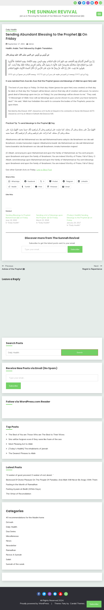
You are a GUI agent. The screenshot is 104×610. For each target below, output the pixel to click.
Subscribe (75, 249)
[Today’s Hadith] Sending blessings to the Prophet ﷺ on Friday (79, 217)
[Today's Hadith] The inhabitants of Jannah (28, 448)
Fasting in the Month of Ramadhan (22, 484)
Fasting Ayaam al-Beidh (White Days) (23, 489)
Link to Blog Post (44, 169)
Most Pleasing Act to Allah (20, 444)
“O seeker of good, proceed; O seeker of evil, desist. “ (30, 475)
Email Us (100, 2)
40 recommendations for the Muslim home (25, 517)
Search (80, 352)
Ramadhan (11, 550)
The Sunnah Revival (52, 11)
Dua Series (11, 531)
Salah (8, 559)
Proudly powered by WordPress (34, 603)
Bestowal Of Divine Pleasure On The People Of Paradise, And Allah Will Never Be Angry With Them (51, 479)
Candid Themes (77, 603)
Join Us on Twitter (83, 2)
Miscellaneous (12, 536)
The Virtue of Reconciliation (18, 493)
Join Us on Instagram (88, 2)
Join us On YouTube (96, 2)
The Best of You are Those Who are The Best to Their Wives (36, 434)
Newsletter (11, 545)
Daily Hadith (11, 29)
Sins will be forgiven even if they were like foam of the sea (35, 439)
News (8, 540)
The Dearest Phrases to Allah (22, 453)
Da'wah (9, 522)
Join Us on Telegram (92, 2)
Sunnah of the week (15, 564)
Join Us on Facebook (79, 2)
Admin (31, 44)
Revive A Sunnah (14, 554)
